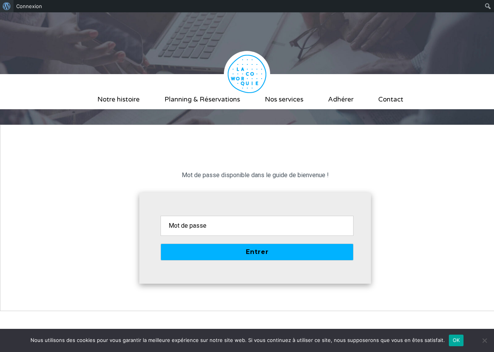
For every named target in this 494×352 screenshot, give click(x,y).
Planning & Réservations (202, 99)
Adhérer (341, 99)
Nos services (284, 99)
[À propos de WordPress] (7, 6)
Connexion (29, 6)
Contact (390, 99)
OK (456, 340)
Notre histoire (118, 99)
